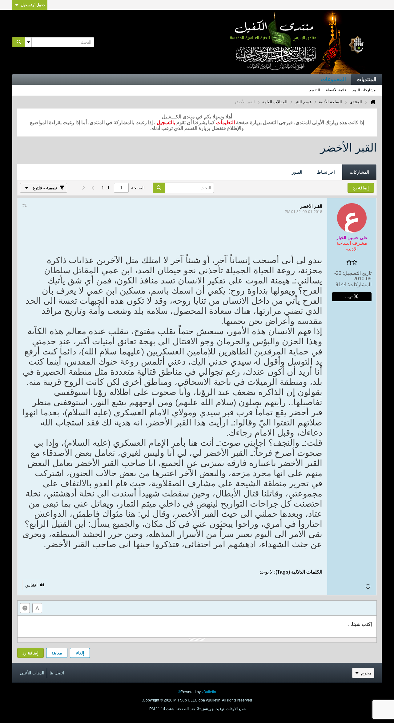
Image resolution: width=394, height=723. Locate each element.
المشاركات (359, 172)
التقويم (314, 90)
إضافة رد (30, 652)
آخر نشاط (326, 172)
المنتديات (366, 79)
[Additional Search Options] (28, 42)
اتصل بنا (57, 672)
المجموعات (333, 79)
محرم (366, 672)
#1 (24, 205)
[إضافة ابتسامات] (25, 608)
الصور (297, 172)
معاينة (56, 652)
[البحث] (18, 42)
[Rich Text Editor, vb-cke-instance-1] (197, 626)
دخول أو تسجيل (33, 5)
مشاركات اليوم (364, 90)
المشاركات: (360, 284)
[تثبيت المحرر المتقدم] (37, 608)
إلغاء (80, 652)
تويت (348, 296)
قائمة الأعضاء (336, 90)
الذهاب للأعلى (32, 672)
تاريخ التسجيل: (357, 273)
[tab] (359, 172)
